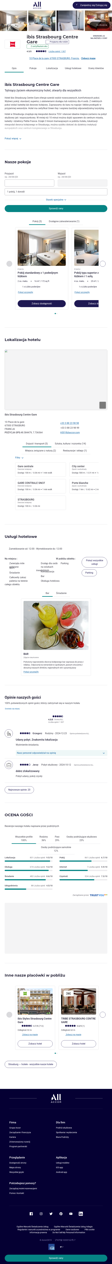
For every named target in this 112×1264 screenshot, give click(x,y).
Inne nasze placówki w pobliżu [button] (35, 975)
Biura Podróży (62, 1137)
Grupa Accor (15, 1128)
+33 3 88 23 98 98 (69, 423)
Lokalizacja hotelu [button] (23, 339)
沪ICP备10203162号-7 (65, 1240)
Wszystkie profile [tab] (24, 838)
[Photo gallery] (56, 21)
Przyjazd (11, 175)
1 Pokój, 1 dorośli (16, 191)
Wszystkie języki (16, 1172)
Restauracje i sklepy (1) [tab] (75, 450)
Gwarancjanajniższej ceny (99, 37)
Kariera (12, 1137)
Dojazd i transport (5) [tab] (37, 443)
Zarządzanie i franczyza (20, 1132)
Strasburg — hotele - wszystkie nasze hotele (30, 1064)
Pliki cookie (89, 1229)
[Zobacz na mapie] (56, 380)
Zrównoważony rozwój (19, 1142)
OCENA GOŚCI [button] (19, 815)
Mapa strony (15, 1167)
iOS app (59, 1167)
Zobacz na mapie (30, 1034)
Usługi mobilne (62, 1163)
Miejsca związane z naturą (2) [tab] (40, 450)
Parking (89, 572)
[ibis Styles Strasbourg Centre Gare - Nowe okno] (35, 1001)
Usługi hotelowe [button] (21, 536)
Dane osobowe (72, 1229)
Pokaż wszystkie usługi (94, 562)
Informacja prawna (38, 1232)
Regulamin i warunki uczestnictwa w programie (39, 1229)
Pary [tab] (57, 838)
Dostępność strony (17, 1163)
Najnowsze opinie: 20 (19, 789)
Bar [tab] (47, 593)
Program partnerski (18, 1146)
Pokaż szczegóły (31, 672)
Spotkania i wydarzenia (66, 1132)
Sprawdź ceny (56, 1258)
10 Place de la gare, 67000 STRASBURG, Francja (54, 58)
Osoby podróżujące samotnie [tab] (56, 849)
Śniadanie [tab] (61, 593)
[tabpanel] (56, 271)
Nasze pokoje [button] (18, 162)
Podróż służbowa (64, 1128)
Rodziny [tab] (44, 838)
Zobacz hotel (35, 1043)
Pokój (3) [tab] (37, 221)
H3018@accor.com (70, 432)
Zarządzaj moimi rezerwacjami (23, 1188)
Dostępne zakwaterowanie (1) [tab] (64, 221)
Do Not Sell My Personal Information (68, 1232)
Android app (61, 1172)
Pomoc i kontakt (16, 1193)
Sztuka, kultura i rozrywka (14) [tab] (70, 443)
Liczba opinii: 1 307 (57, 51)
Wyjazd (64, 175)
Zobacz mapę (88, 58)
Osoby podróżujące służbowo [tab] (81, 838)
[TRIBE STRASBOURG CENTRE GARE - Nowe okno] (78, 1001)
